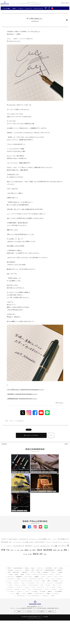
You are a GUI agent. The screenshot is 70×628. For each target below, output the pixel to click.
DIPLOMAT (60, 572)
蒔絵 (58, 550)
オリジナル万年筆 (42, 539)
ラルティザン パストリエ (37, 589)
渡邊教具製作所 (19, 576)
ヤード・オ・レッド (41, 587)
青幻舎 (43, 580)
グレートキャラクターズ (24, 491)
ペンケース (8, 546)
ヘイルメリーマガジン (42, 491)
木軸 (30, 550)
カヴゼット (28, 574)
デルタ (54, 585)
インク (3, 539)
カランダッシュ (19, 591)
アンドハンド (24, 578)
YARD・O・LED (39, 570)
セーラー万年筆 (34, 591)
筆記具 (39, 550)
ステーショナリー (40, 542)
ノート (4, 546)
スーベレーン (49, 542)
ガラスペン (49, 539)
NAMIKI (48, 580)
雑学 (41, 554)
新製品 (26, 550)
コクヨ (55, 576)
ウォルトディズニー (16, 491)
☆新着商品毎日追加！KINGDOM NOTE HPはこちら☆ (22, 398)
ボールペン (29, 546)
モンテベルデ (54, 589)
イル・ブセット (19, 587)
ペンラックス (32, 572)
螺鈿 (62, 550)
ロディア (51, 574)
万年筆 (55, 491)
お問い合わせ (29, 611)
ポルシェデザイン (11, 578)
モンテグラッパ (11, 587)
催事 (18, 550)
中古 (8, 550)
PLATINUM (27, 570)
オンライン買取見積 (40, 611)
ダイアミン (60, 587)
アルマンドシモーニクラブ (33, 585)
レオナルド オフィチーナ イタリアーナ (36, 578)
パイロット (27, 591)
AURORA (22, 574)
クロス (29, 589)
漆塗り (34, 550)
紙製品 (54, 550)
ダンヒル (53, 587)
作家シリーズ (13, 550)
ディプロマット (53, 572)
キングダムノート (45, 595)
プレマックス (37, 580)
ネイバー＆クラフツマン (21, 595)
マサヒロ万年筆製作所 (58, 591)
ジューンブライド (20, 510)
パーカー (33, 587)
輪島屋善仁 (37, 576)
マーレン (59, 585)
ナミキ (52, 578)
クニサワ (42, 576)
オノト (48, 587)
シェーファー (47, 589)
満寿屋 (48, 593)
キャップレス (54, 539)
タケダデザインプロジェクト (39, 593)
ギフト (10, 542)
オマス (42, 585)
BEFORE (4, 444)
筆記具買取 (47, 550)
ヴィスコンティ (59, 578)
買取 (65, 550)
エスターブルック (11, 576)
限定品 (35, 554)
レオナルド (24, 585)
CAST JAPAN (55, 580)
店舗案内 (19, 611)
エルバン (23, 589)
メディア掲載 (50, 491)
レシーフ (61, 580)
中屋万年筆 (50, 591)
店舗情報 (22, 550)
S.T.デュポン (17, 589)
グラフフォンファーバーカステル (26, 580)
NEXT (66, 444)
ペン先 (13, 546)
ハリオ (12, 593)
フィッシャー (9, 580)
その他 (52, 595)
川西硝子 (17, 593)
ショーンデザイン (11, 591)
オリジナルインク (23, 539)
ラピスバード (58, 574)
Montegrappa (45, 572)
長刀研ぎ (30, 554)
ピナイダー (16, 580)
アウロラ (10, 585)
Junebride (14, 510)
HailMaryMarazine (34, 491)
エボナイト (15, 539)
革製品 (45, 554)
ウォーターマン (9, 589)
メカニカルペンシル (45, 546)
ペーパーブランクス (55, 593)
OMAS (32, 570)
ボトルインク (20, 546)
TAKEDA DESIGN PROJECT (49, 570)
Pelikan (9, 572)
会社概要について (51, 611)
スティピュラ (48, 585)
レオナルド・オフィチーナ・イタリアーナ (40, 574)
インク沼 (9, 539)
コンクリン (61, 589)
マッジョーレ (26, 587)
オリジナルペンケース (33, 539)
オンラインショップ (38, 8)
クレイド (61, 576)
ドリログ (23, 593)
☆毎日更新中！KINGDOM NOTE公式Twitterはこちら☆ (22, 394)
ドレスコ (47, 578)
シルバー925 (25, 542)
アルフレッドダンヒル (28, 576)
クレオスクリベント (18, 570)
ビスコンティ (17, 585)
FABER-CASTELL (16, 572)
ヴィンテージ (62, 546)
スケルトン (31, 542)
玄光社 (18, 578)
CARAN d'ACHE (24, 572)
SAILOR (11, 574)
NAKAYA (16, 574)
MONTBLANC (59, 570)
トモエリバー (49, 576)
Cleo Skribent (10, 570)
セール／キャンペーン (57, 542)
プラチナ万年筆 (42, 591)
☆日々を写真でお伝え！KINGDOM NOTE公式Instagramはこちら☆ (25, 389)
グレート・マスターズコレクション (34, 595)
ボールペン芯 (36, 546)
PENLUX (38, 572)
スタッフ (61, 402)
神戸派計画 (30, 593)
